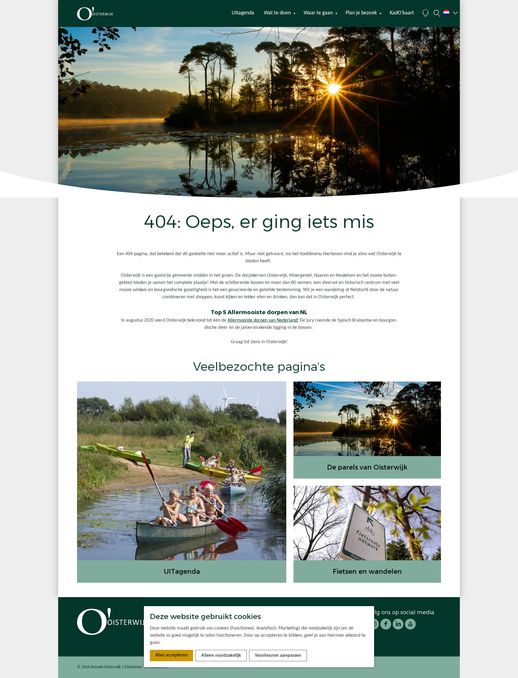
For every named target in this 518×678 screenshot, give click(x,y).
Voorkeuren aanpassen (278, 655)
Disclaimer (133, 667)
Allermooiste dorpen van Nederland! (263, 320)
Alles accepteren (171, 655)
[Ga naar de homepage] (106, 13)
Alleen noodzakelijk (221, 655)
